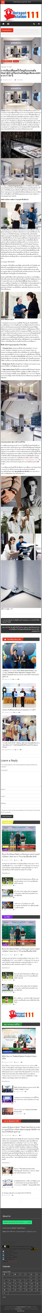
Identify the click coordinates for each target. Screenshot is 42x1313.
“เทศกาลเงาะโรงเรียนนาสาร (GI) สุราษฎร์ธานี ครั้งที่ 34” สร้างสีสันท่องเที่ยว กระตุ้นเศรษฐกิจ (26, 905)
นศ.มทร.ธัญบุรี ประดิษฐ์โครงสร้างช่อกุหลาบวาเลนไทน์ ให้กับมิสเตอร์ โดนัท (20, 621)
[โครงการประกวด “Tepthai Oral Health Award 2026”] (7, 1111)
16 (37, 1283)
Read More (5, 873)
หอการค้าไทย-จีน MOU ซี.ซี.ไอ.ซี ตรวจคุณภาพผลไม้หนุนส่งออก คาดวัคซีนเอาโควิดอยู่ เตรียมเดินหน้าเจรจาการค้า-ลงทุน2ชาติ (21, 629)
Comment (4, 770)
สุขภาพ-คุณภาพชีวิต (16, 1048)
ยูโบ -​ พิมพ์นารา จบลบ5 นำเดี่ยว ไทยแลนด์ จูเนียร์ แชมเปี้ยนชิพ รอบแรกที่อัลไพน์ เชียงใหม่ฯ (26, 1000)
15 (32, 1283)
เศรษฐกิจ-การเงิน (7, 1051)
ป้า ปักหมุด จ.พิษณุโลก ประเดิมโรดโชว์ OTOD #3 (16, 1193)
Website (3, 803)
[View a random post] (39, 24)
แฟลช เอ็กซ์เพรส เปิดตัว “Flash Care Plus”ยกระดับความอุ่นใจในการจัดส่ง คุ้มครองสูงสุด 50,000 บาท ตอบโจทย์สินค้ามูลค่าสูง (21, 1129)
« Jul (4, 1297)
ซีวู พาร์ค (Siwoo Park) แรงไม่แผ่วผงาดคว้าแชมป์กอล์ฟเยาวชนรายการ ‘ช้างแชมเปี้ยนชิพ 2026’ (26, 32)
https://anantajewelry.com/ (29, 459)
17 (4, 1287)
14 (26, 1283)
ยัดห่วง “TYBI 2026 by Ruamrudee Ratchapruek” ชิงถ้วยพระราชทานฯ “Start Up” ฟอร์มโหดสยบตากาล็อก (26, 1171)
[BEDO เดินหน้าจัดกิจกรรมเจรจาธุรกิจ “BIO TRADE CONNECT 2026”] (7, 1089)
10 (4, 1283)
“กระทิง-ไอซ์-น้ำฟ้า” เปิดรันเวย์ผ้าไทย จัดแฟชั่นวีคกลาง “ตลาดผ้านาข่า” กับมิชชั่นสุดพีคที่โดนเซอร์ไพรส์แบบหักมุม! (21, 745)
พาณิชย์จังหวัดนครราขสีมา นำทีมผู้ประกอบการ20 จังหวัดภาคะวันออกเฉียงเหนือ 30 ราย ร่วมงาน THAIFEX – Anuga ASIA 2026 (27, 1183)
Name (3, 789)
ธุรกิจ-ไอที (12, 846)
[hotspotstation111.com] (21, 14)
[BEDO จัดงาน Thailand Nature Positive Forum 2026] (19, 1040)
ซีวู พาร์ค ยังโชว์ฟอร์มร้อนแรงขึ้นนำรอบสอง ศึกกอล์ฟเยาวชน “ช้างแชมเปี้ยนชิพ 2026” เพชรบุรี (26, 881)
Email (3, 796)
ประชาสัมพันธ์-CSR (6, 61)
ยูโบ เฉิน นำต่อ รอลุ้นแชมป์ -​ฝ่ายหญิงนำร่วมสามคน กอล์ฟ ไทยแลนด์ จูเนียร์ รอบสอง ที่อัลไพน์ (26, 893)
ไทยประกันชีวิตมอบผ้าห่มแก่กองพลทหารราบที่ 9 (19, 710)
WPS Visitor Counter (12, 1261)
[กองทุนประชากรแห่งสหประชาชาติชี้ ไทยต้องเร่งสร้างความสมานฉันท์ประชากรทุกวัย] (7, 1099)
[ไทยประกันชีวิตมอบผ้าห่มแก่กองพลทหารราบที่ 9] (19, 695)
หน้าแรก (16, 61)
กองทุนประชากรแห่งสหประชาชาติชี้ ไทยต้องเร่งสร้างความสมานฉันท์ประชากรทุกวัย (26, 1099)
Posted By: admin (7, 80)
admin (15, 679)
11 (10, 1283)
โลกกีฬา (5, 849)
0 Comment (19, 80)
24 (4, 1290)
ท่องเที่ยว (5, 846)
